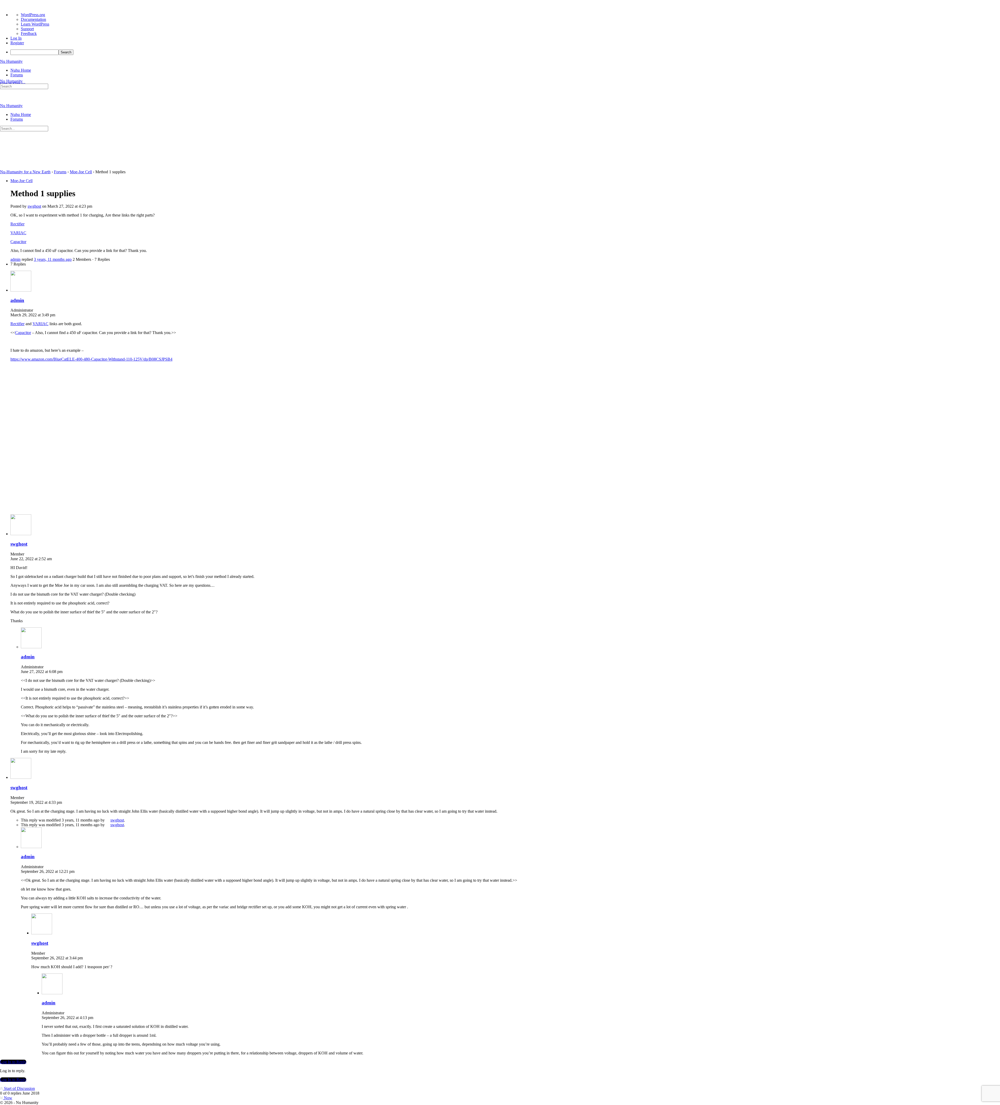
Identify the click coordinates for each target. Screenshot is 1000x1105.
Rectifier (17, 224)
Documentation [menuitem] (33, 19)
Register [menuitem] (17, 43)
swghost (117, 820)
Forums (16, 119)
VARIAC (18, 233)
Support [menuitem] (27, 29)
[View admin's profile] (20, 290)
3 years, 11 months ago (53, 259)
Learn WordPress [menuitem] (35, 24)
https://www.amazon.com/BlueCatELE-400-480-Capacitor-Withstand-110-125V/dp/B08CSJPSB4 (91, 359)
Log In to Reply (13, 1062)
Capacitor (18, 241)
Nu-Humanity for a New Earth (25, 172)
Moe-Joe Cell (81, 172)
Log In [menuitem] (16, 38)
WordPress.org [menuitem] (33, 15)
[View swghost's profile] (20, 534)
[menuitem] (505, 52)
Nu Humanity (11, 61)
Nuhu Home (20, 114)
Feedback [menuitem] (29, 33)
